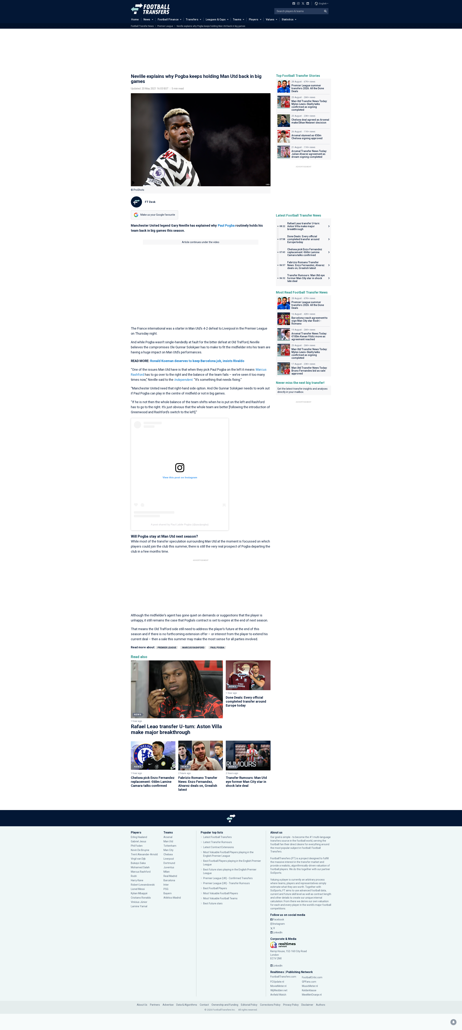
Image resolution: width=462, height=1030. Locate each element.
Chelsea (168, 854)
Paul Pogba (226, 225)
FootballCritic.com (312, 977)
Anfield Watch (278, 994)
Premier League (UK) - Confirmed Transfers (228, 878)
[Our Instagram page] (298, 4)
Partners (155, 1004)
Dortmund (169, 863)
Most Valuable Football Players (220, 893)
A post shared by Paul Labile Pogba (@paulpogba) (180, 524)
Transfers (192, 19)
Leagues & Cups (216, 19)
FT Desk (150, 202)
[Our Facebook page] (293, 4)
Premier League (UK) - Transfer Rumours (226, 883)
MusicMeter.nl (310, 986)
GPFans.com (309, 981)
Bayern (168, 893)
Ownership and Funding (225, 1004)
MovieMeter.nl (278, 986)
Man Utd (168, 841)
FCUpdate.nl (277, 981)
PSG (166, 889)
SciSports (275, 872)
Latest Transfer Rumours (217, 842)
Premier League (165, 26)
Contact (204, 1004)
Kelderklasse (309, 990)
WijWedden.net (278, 990)
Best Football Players (215, 888)
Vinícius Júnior (139, 902)
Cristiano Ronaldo (141, 897)
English (323, 3)
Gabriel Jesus (138, 841)
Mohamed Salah (140, 867)
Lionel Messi (138, 889)
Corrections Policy (270, 1004)
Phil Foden (137, 845)
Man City (168, 850)
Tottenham (170, 845)
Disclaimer (307, 1004)
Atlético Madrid (172, 897)
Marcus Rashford (193, 647)
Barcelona (169, 880)
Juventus (169, 867)
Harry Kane (137, 880)
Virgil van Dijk (138, 858)
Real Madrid (170, 876)
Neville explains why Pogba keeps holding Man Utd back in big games (211, 26)
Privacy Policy (291, 1004)
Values (270, 19)
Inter (166, 884)
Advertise (168, 1004)
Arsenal (168, 837)
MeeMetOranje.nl (312, 994)
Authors (320, 1004)
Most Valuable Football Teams (220, 898)
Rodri (134, 876)
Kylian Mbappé (139, 893)
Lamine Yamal (139, 906)
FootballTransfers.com (283, 976)
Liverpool (169, 858)
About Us (142, 1004)
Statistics (287, 19)
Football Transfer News (142, 26)
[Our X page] (302, 4)
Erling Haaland (139, 837)
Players (253, 19)
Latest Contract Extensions (218, 847)
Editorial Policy (249, 1004)
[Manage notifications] (453, 1022)
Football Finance (168, 19)
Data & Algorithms (186, 1004)
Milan (167, 871)
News (146, 19)
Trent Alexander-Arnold (144, 854)
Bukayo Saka (138, 863)
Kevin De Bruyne (140, 850)
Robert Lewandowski (143, 884)
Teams (237, 19)
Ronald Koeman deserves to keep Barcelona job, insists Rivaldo (197, 361)
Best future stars (213, 903)
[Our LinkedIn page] (307, 4)
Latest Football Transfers (217, 837)
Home (135, 19)
